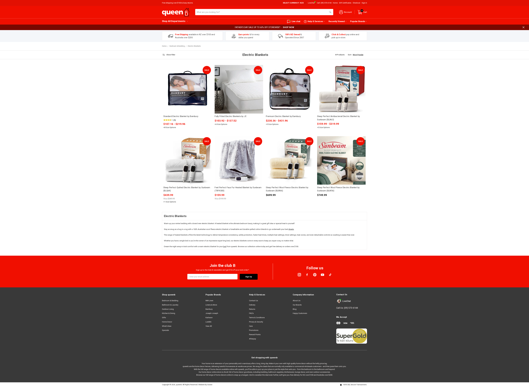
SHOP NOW (288, 27)
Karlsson (209, 317)
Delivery (252, 305)
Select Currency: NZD (293, 3)
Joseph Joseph (212, 313)
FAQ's (251, 313)
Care (251, 326)
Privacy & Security (256, 322)
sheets (291, 229)
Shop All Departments (173, 21)
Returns (252, 309)
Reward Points (255, 334)
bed (224, 246)
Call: (324, 3)
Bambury (209, 309)
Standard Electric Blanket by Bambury (180, 116)
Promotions (253, 330)
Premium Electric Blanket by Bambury (283, 116)
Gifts (164, 317)
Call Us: (347, 308)
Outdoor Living (168, 309)
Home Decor (167, 322)
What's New (166, 326)
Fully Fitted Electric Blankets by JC (230, 116)
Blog (294, 309)
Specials (165, 330)
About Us (296, 301)
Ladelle (208, 322)
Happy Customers (300, 313)
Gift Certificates (345, 3)
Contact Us (253, 301)
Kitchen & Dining (168, 313)
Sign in (364, 3)
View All (209, 326)
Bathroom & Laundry (170, 305)
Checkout (356, 3)
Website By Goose (205, 385)
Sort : (350, 55)
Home (335, 3)
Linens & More (211, 305)
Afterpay (252, 339)
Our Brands (297, 305)
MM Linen (209, 301)
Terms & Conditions (257, 317)
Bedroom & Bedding (170, 301)
